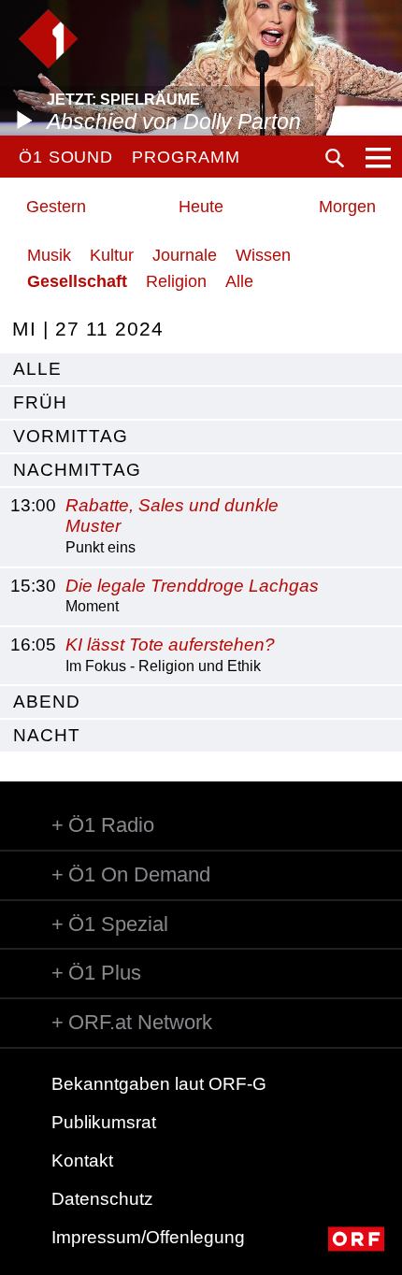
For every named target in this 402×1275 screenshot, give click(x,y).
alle (37, 369)
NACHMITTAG (77, 470)
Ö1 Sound (66, 157)
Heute (201, 206)
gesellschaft (77, 281)
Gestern (56, 206)
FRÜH (40, 402)
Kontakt (82, 1160)
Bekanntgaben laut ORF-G (158, 1084)
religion (176, 281)
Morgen (347, 206)
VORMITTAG (70, 436)
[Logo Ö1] (48, 38)
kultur (112, 255)
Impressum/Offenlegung (148, 1237)
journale (184, 255)
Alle (239, 281)
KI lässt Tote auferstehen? (170, 644)
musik (49, 255)
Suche (334, 158)
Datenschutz (102, 1199)
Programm (185, 157)
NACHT (46, 735)
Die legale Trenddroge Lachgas (192, 585)
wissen (263, 255)
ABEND (46, 701)
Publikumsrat (103, 1122)
